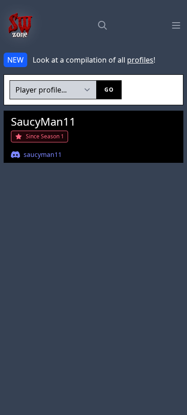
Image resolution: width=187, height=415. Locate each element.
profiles (140, 60)
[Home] (20, 25)
